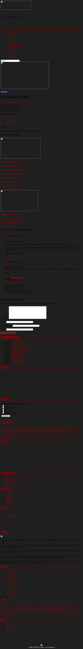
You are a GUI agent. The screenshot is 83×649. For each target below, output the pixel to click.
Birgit (7, 234)
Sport (6, 409)
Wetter (73, 434)
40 (18, 181)
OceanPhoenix (9, 500)
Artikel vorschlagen (11, 623)
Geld (52, 428)
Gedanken (8, 53)
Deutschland (19, 428)
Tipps (29, 434)
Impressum (8, 631)
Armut (6, 428)
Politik (11, 33)
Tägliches (8, 39)
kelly (6, 260)
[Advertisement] (27, 25)
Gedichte (41, 428)
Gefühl (48, 427)
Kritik (15, 431)
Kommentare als (12, 517)
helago (7, 495)
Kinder (76, 427)
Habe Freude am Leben (10, 162)
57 (19, 226)
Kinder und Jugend (15, 46)
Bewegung (7, 411)
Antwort (7, 258)
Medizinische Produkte (11, 413)
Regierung (4, 434)
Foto (28, 102)
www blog (8, 504)
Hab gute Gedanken (11, 479)
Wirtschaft (12, 35)
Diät (5, 406)
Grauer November (17, 354)
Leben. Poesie (32, 430)
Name (3, 322)
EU (23, 428)
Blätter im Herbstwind (10, 214)
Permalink (8, 237)
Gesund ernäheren (10, 407)
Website (3, 329)
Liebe (43, 430)
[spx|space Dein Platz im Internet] (41, 645)
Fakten (11, 37)
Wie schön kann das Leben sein (14, 170)
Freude (32, 428)
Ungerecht (42, 434)
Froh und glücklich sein (18, 343)
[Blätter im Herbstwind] (19, 210)
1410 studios (9, 493)
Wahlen (55, 434)
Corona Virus (12, 428)
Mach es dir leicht (16, 356)
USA (51, 434)
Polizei (78, 431)
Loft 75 (7, 498)
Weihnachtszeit (68, 434)
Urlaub (47, 434)
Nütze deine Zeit (16, 358)
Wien (78, 434)
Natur (7, 48)
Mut (61, 430)
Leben (21, 430)
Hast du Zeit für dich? (13, 123)
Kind (73, 428)
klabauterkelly (9, 496)
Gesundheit (12, 42)
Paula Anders (9, 502)
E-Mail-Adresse (6, 326)
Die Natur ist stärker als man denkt (22, 350)
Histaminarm (13, 57)
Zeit (2, 437)
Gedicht (36, 428)
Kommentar (4, 318)
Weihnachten (60, 434)
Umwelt (11, 50)
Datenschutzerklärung (12, 627)
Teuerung (24, 434)
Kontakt (7, 625)
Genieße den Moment (18, 361)
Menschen (52, 430)
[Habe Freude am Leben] (20, 158)
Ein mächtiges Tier (8, 178)
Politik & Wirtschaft (11, 32)
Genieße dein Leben (12, 121)
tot (31, 434)
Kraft (3, 430)
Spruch (38, 102)
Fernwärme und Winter (18, 341)
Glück (33, 102)
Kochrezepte (9, 55)
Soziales (7, 41)
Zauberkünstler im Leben (19, 359)
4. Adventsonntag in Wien (11, 185)
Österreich (8, 437)
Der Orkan (5, 13)
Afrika (3, 428)
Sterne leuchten (10, 483)
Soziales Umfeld (14, 44)
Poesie (69, 431)
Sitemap (7, 629)
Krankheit (9, 431)
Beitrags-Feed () (11, 515)
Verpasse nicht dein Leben (11, 222)
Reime (10, 434)
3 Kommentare (22, 102)
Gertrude (14, 102)
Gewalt (62, 427)
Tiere (10, 52)
